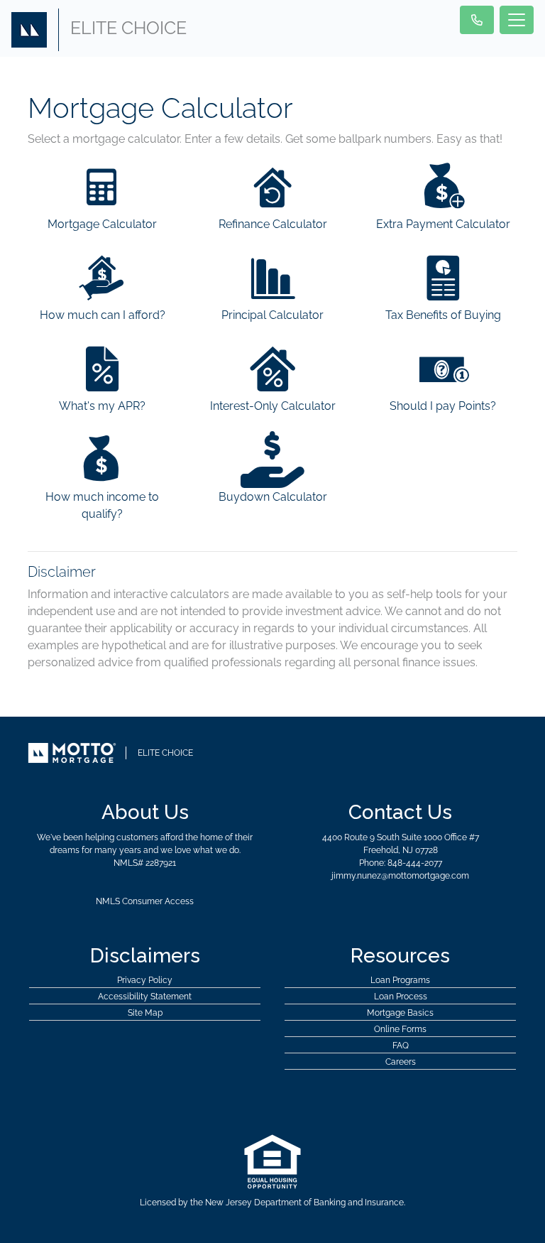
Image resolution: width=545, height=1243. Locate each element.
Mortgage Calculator (102, 224)
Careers (400, 1062)
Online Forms (400, 1029)
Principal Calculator (272, 315)
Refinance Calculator (273, 224)
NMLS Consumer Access (145, 901)
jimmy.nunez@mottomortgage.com (400, 876)
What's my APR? (102, 406)
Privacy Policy (144, 980)
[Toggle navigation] (517, 20)
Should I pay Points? (443, 406)
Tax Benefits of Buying (443, 315)
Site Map (145, 1013)
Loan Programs (400, 980)
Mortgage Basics (400, 1013)
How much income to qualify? (102, 505)
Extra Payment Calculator (443, 224)
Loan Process (400, 997)
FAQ (400, 1046)
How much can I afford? (102, 315)
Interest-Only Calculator (273, 406)
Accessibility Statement (145, 997)
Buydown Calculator (273, 497)
